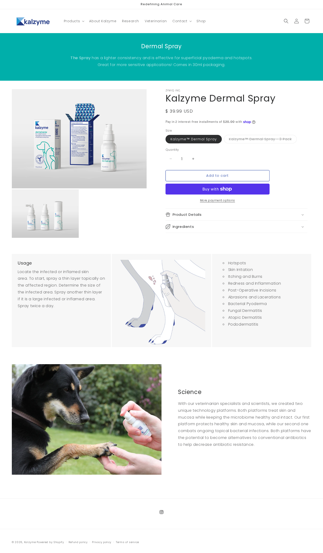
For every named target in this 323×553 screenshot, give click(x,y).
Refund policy (78, 542)
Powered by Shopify (50, 542)
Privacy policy (101, 542)
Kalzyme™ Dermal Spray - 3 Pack (263, 140)
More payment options (217, 200)
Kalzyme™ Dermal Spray (193, 139)
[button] (74, 21)
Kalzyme (30, 542)
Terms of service (127, 542)
